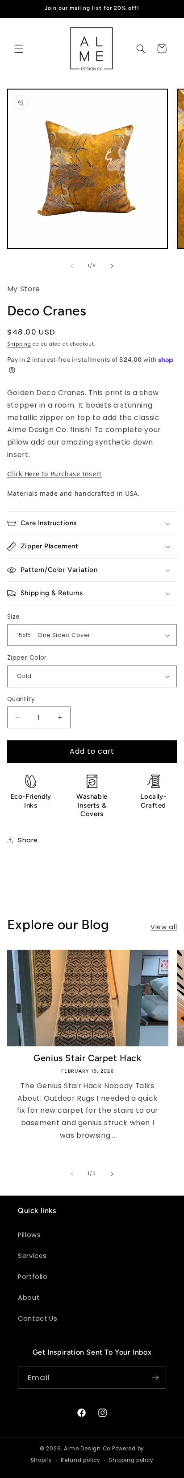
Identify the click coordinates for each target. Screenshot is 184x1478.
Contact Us (37, 1318)
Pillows (29, 1234)
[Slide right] (112, 266)
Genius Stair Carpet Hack (87, 1058)
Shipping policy (131, 1460)
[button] (18, 48)
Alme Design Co (87, 1448)
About (28, 1297)
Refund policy (80, 1460)
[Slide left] (72, 266)
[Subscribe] (155, 1377)
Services (32, 1255)
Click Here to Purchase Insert (54, 474)
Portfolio (33, 1276)
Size (13, 616)
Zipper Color (27, 657)
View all (164, 927)
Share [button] (28, 840)
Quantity (21, 699)
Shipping (19, 344)
